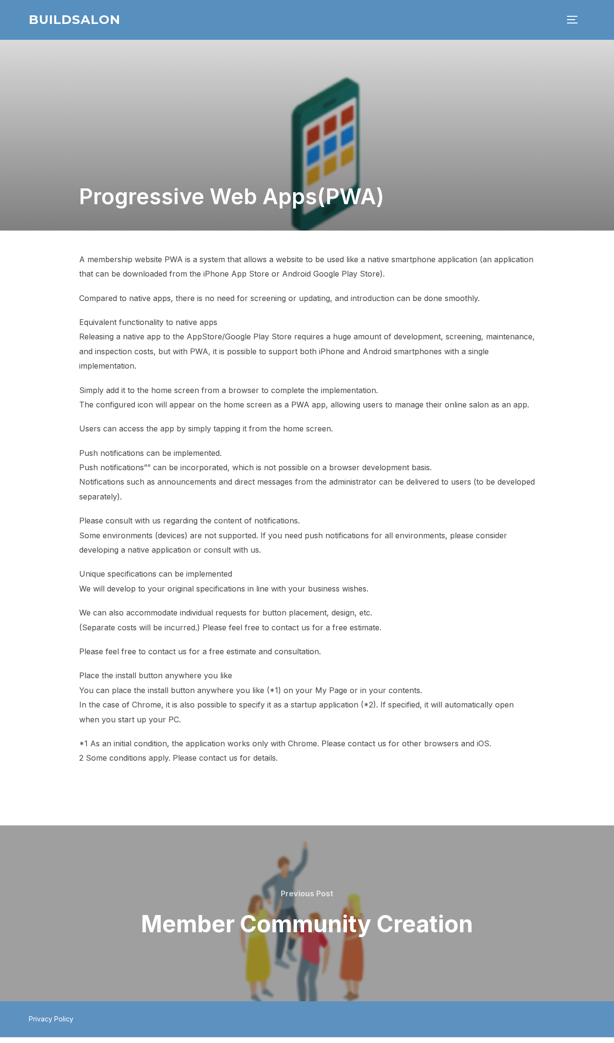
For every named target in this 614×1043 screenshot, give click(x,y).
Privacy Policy (51, 1019)
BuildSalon (74, 19)
